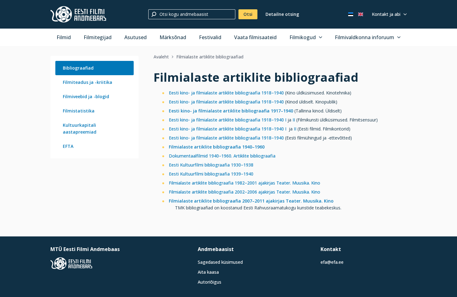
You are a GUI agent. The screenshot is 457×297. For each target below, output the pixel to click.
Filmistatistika (79, 111)
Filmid (64, 37)
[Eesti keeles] (351, 14)
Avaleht (161, 57)
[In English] (361, 14)
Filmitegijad (98, 37)
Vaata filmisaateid (255, 37)
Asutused (135, 37)
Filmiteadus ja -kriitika (87, 82)
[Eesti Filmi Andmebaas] (78, 14)
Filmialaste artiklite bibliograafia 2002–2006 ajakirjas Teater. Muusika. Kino (244, 192)
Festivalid (210, 37)
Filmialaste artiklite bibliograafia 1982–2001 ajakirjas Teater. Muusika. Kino (244, 183)
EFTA (68, 146)
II (294, 120)
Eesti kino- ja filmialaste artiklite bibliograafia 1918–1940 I (227, 120)
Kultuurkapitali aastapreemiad (79, 128)
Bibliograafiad (78, 68)
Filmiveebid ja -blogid (86, 96)
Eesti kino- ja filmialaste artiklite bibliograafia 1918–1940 (226, 93)
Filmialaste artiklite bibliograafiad (209, 57)
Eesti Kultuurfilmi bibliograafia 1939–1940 (211, 174)
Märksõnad (172, 37)
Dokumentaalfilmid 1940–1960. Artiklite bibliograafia (222, 156)
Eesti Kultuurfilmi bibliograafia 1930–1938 (211, 165)
